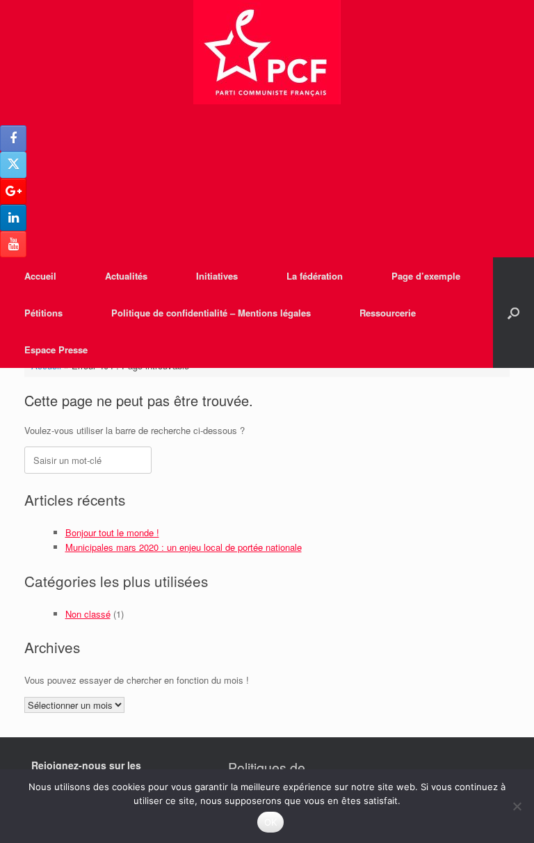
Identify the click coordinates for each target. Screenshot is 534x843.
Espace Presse (56, 349)
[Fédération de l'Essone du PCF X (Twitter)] (13, 165)
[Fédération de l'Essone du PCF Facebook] (13, 138)
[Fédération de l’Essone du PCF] (267, 52)
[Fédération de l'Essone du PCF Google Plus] (13, 191)
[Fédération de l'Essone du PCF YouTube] (13, 244)
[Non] (517, 806)
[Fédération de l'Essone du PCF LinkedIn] (13, 217)
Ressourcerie (387, 312)
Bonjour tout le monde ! (112, 532)
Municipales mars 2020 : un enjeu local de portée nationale (183, 547)
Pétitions (43, 312)
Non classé (88, 613)
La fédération (314, 275)
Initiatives (217, 275)
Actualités (126, 275)
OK (270, 822)
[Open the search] (513, 312)
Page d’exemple (425, 275)
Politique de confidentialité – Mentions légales (211, 312)
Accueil (40, 275)
